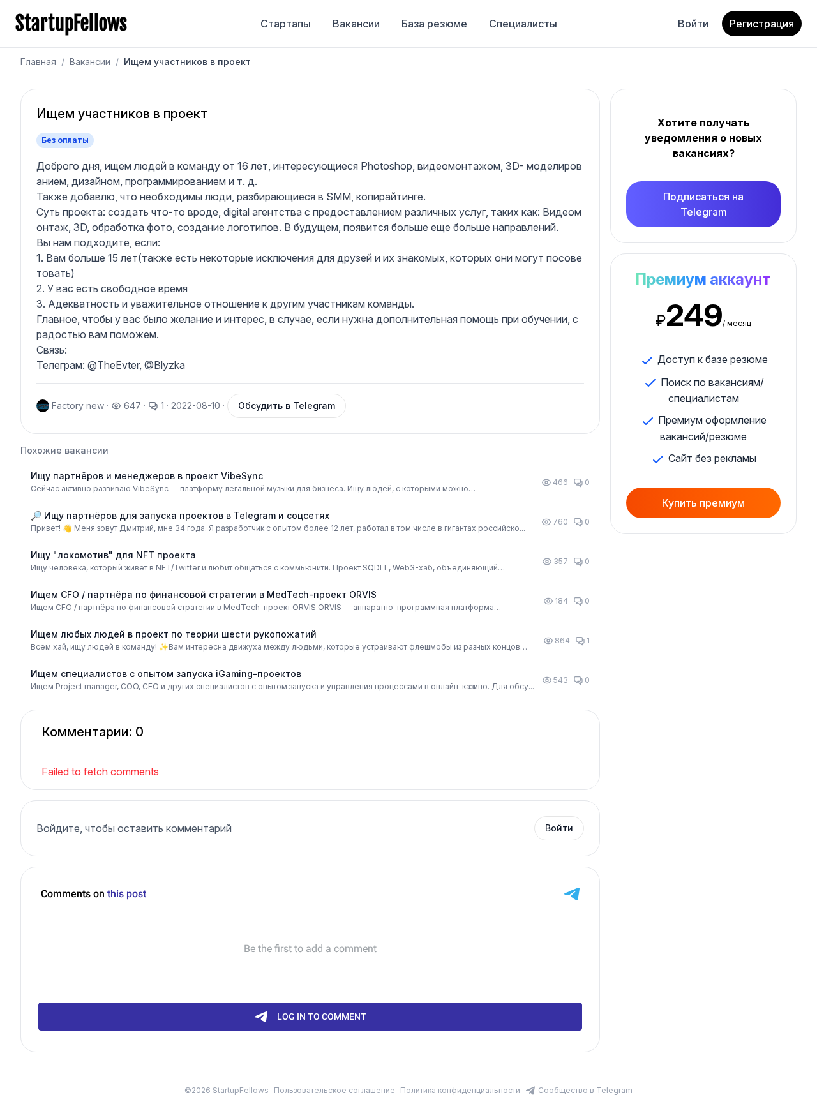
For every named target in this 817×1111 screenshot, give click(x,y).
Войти (693, 23)
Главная (38, 61)
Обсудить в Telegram (286, 405)
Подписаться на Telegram (703, 204)
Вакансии (356, 23)
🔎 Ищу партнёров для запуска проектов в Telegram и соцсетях (180, 515)
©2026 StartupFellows (226, 1090)
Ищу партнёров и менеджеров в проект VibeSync (147, 475)
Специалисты (523, 23)
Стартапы (285, 23)
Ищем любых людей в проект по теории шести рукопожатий (174, 634)
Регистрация (762, 23)
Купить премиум (703, 502)
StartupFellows (71, 23)
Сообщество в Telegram (585, 1090)
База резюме (434, 23)
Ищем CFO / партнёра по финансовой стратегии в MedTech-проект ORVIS (204, 594)
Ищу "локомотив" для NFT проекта (113, 554)
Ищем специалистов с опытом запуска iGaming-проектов (166, 673)
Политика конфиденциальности (460, 1090)
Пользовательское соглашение (334, 1090)
